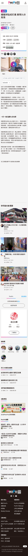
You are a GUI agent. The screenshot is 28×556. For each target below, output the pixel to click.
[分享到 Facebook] (5, 54)
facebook (11, 496)
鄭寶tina (3, 361)
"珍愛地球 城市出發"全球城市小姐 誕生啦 (13, 475)
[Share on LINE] (11, 54)
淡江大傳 (13, 322)
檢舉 (13, 27)
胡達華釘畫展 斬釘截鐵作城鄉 (14, 283)
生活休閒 (16, 40)
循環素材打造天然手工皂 (9, 380)
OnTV (4, 11)
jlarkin (3, 351)
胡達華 (18, 43)
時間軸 (3, 508)
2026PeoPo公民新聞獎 (8, 415)
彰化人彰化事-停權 (9, 285)
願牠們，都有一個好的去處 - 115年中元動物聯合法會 (13, 425)
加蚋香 (5, 229)
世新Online (7, 258)
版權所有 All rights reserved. (10, 47)
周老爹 (24, 351)
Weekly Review (5, 511)
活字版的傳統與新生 (7, 388)
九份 (10, 43)
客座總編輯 (17, 514)
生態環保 (9, 40)
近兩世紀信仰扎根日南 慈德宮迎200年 (13, 466)
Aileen (5, 428)
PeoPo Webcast (7, 445)
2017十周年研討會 (19, 524)
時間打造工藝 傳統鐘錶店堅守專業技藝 (14, 450)
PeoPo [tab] (11, 296)
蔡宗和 (5, 437)
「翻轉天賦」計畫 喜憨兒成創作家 (14, 255)
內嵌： (4, 74)
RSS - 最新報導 (5, 538)
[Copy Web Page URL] (14, 54)
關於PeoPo (4, 503)
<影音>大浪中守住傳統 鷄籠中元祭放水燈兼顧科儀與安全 (14, 435)
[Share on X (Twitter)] (8, 54)
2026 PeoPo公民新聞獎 (7, 525)
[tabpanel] (13, 301)
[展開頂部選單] (25, 3)
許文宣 (5, 469)
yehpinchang (11, 351)
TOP (25, 546)
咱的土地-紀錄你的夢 (7, 528)
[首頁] (14, 3)
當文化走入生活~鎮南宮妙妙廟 (11, 458)
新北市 (11, 36)
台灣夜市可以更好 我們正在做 (11, 373)
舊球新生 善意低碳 (7, 443)
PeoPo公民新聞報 (19, 503)
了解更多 (13, 332)
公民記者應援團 (18, 508)
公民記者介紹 (18, 511)
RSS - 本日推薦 (5, 541)
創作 (14, 43)
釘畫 (7, 43)
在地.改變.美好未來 (19, 528)
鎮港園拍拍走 (7, 459)
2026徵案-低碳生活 (19, 521)
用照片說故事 (5, 531)
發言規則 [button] (23, 296)
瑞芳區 (16, 36)
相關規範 (3, 506)
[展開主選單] (2, 3)
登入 (19, 301)
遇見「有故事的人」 (19, 531)
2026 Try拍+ (4, 521)
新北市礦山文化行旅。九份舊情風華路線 (15, 226)
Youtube (16, 496)
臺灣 (7, 36)
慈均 (17, 351)
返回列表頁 (13, 305)
